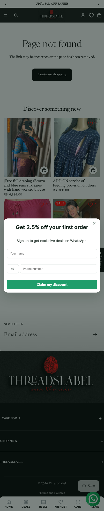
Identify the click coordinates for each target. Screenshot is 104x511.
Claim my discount (52, 284)
